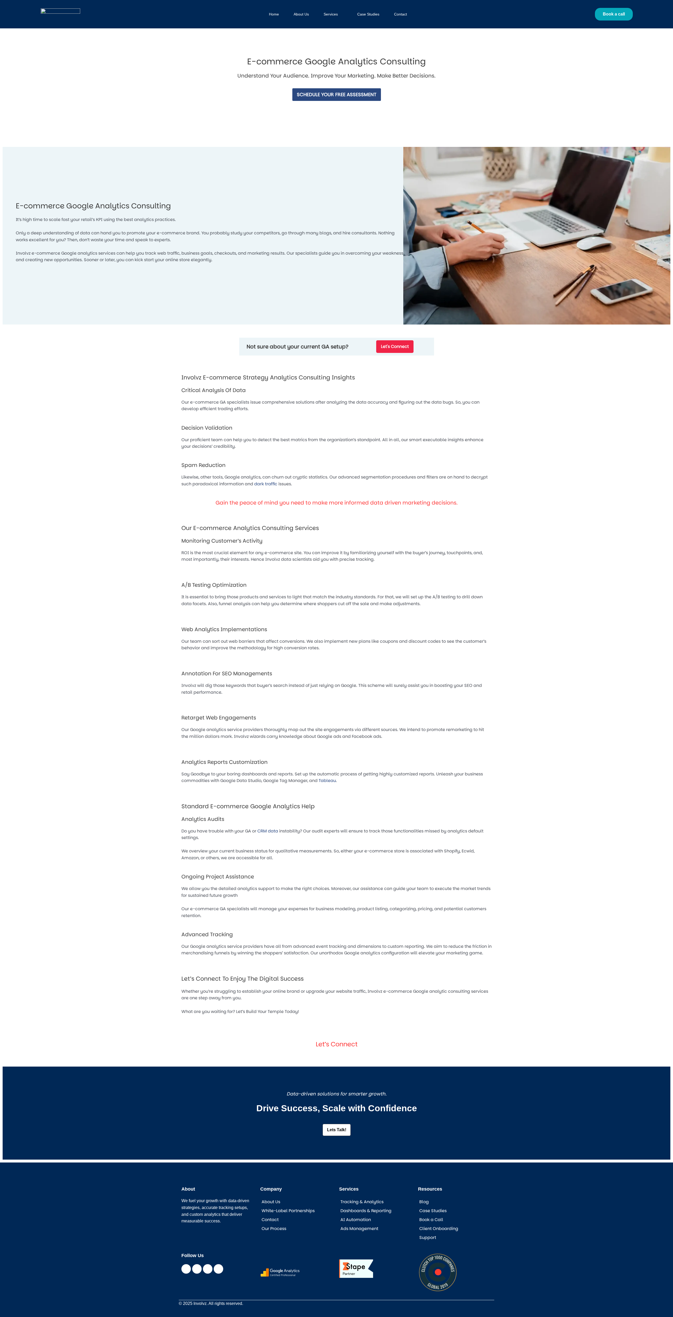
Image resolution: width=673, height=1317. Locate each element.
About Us (271, 1202)
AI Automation (355, 1220)
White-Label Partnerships (288, 1211)
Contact (270, 1220)
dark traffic (265, 484)
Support (427, 1237)
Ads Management (359, 1229)
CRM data (267, 831)
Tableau (327, 781)
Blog (424, 1202)
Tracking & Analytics (362, 1202)
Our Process (274, 1229)
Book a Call (431, 1220)
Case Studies (433, 1211)
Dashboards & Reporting (365, 1211)
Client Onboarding (438, 1229)
